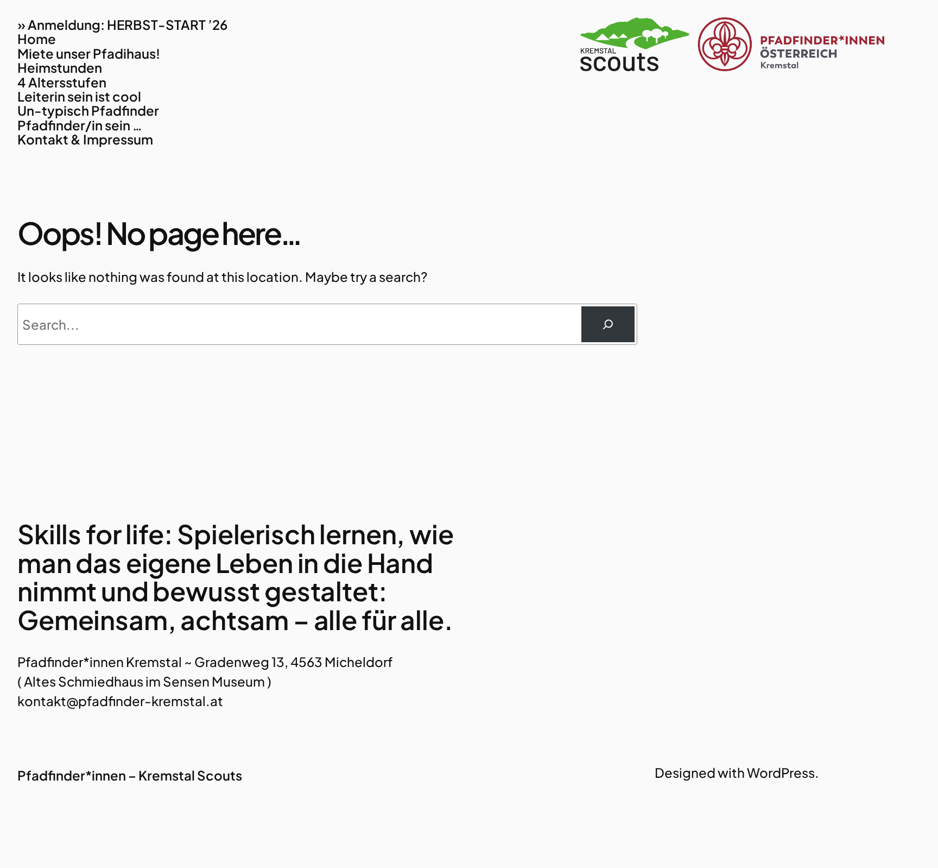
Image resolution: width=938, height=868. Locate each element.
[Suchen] (608, 324)
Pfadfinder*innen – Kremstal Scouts (129, 775)
